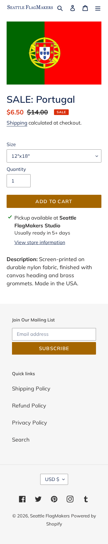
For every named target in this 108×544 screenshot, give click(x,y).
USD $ (52, 479)
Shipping (17, 122)
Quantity (16, 169)
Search (21, 439)
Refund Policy (29, 405)
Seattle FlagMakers (50, 516)
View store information (39, 242)
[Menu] (98, 7)
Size (11, 144)
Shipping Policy (31, 388)
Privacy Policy (29, 422)
